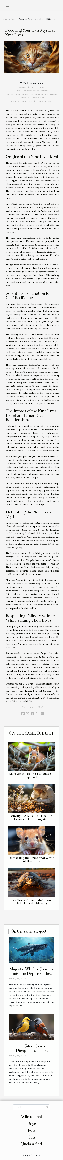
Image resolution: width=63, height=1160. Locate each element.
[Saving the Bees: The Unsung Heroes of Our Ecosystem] (31, 798)
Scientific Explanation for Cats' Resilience (31, 91)
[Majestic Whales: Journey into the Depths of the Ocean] (31, 950)
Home (4, 19)
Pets (31, 1130)
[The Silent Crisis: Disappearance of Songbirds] (31, 1027)
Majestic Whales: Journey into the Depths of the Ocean (31, 974)
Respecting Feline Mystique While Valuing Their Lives (31, 101)
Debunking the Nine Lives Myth (31, 98)
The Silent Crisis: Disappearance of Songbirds (31, 1051)
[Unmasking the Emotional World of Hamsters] (31, 840)
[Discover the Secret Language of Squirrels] (31, 756)
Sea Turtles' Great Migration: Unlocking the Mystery (31, 901)
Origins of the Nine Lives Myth (31, 87)
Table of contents (33, 83)
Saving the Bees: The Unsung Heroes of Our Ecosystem (31, 817)
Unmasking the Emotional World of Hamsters (31, 859)
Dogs (31, 1123)
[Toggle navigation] (8, 5)
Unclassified (31, 1144)
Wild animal (31, 1117)
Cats (13, 19)
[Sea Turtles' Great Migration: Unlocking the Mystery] (31, 882)
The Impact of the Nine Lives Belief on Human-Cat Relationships (31, 94)
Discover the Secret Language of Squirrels (31, 775)
